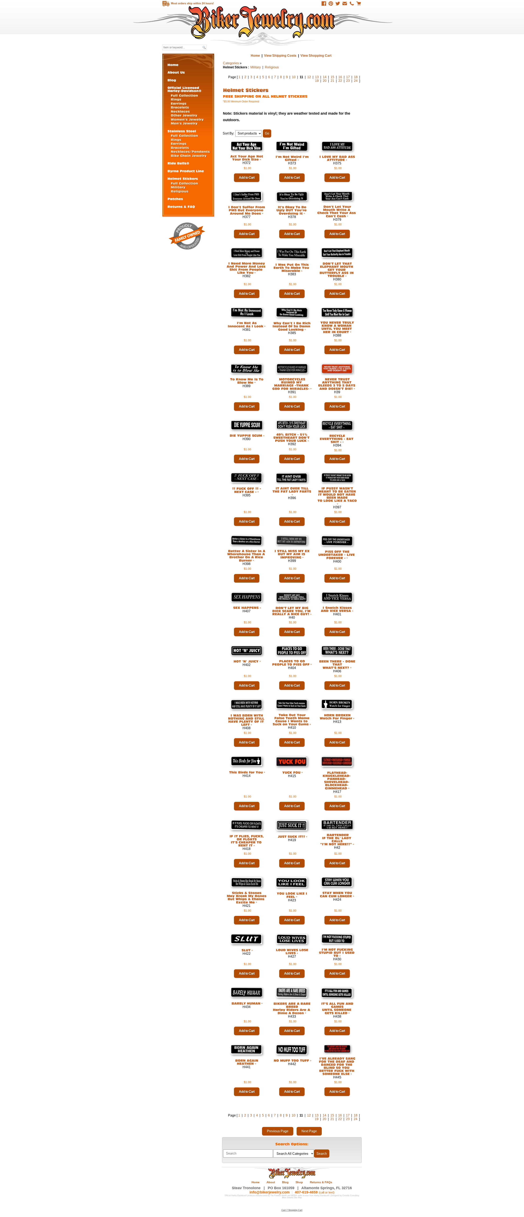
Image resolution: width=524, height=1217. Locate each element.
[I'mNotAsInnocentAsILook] (245, 324)
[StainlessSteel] (181, 131)
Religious (272, 67)
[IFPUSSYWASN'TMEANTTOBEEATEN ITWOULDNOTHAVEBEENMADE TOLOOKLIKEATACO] (337, 494)
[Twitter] (338, 3)
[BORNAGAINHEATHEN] (246, 1062)
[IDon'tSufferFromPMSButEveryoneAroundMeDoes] (246, 210)
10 (294, 77)
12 (309, 77)
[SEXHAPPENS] (245, 607)
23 (348, 80)
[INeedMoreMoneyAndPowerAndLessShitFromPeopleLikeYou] (247, 267)
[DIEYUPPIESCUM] (245, 435)
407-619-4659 (306, 1192)
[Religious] (180, 191)
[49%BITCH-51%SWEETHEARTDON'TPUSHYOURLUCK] (292, 437)
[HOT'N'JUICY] (245, 661)
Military (255, 67)
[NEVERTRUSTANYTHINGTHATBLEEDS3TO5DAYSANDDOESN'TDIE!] (337, 383)
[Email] (345, 3)
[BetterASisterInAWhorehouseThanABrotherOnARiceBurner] (246, 555)
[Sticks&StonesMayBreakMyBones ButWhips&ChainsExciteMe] (247, 897)
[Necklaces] (180, 111)
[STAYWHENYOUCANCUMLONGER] (336, 894)
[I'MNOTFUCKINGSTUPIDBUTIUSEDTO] (337, 952)
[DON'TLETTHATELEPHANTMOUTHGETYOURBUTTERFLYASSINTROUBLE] (337, 270)
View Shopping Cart (315, 55)
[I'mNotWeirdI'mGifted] (292, 158)
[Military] (178, 187)
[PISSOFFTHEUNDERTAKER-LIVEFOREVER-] (337, 555)
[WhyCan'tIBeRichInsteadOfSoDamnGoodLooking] (292, 326)
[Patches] (175, 198)
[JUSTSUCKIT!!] (291, 836)
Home (262, 22)
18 (356, 77)
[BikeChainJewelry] (189, 155)
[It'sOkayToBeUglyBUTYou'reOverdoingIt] (292, 210)
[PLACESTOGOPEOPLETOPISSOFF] (290, 662)
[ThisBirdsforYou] (245, 772)
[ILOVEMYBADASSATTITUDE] (337, 158)
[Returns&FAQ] (181, 206)
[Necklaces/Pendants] (190, 151)
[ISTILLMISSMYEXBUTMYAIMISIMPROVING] (292, 554)
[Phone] (352, 3)
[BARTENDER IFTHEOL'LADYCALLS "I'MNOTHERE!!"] (336, 839)
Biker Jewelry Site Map (292, 1198)
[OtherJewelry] (184, 115)
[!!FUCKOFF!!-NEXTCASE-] (246, 490)
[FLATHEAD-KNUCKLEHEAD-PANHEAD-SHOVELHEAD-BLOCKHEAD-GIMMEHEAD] (337, 780)
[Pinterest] (331, 3)
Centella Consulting (350, 1195)
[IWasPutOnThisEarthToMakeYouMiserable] (291, 267)
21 (332, 80)
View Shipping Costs (280, 55)
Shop (299, 1182)
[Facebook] (324, 3)
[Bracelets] (180, 107)
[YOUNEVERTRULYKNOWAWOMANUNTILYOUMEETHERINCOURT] (337, 327)
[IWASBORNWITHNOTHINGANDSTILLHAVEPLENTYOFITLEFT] (246, 719)
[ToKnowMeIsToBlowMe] (246, 380)
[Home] (172, 64)
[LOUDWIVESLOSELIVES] (292, 951)
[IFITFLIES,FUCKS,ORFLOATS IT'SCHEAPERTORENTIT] (246, 840)
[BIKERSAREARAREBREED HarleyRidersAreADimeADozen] (292, 1008)
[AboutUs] (176, 72)
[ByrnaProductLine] (185, 171)
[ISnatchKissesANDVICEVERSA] (337, 609)
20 (324, 80)
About (271, 1182)
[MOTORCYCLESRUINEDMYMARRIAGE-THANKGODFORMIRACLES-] (291, 383)
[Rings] (176, 99)
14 (324, 77)
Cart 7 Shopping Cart (291, 1210)
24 (356, 80)
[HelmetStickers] (182, 178)
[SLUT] (245, 950)
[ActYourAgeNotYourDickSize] (246, 157)
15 (332, 77)
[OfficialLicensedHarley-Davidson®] (184, 89)
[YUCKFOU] (290, 772)
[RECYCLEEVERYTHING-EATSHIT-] (337, 439)
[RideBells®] (178, 163)
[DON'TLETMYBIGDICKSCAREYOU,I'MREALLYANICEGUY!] (292, 611)
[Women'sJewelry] (187, 119)
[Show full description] (260, 159)
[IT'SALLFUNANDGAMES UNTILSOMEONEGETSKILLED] (337, 1008)
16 (340, 77)
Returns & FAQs (321, 1182)
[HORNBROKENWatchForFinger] (336, 716)
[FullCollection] (184, 95)
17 (348, 77)
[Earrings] (178, 103)
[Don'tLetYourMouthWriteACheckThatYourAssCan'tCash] (337, 211)
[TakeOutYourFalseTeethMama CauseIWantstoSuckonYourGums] (291, 719)
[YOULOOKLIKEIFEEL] (292, 895)
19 (317, 80)
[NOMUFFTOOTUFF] (290, 1060)
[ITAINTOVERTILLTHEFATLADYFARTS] (291, 490)
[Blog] (171, 80)
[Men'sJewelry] (184, 123)
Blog (285, 1182)
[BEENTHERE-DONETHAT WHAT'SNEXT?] (337, 664)
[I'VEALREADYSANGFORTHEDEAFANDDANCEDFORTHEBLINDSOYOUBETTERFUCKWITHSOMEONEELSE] (337, 1066)
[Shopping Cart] (359, 3)
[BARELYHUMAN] (245, 1003)
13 (317, 77)
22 (340, 80)
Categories (231, 63)
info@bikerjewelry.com (270, 1192)
